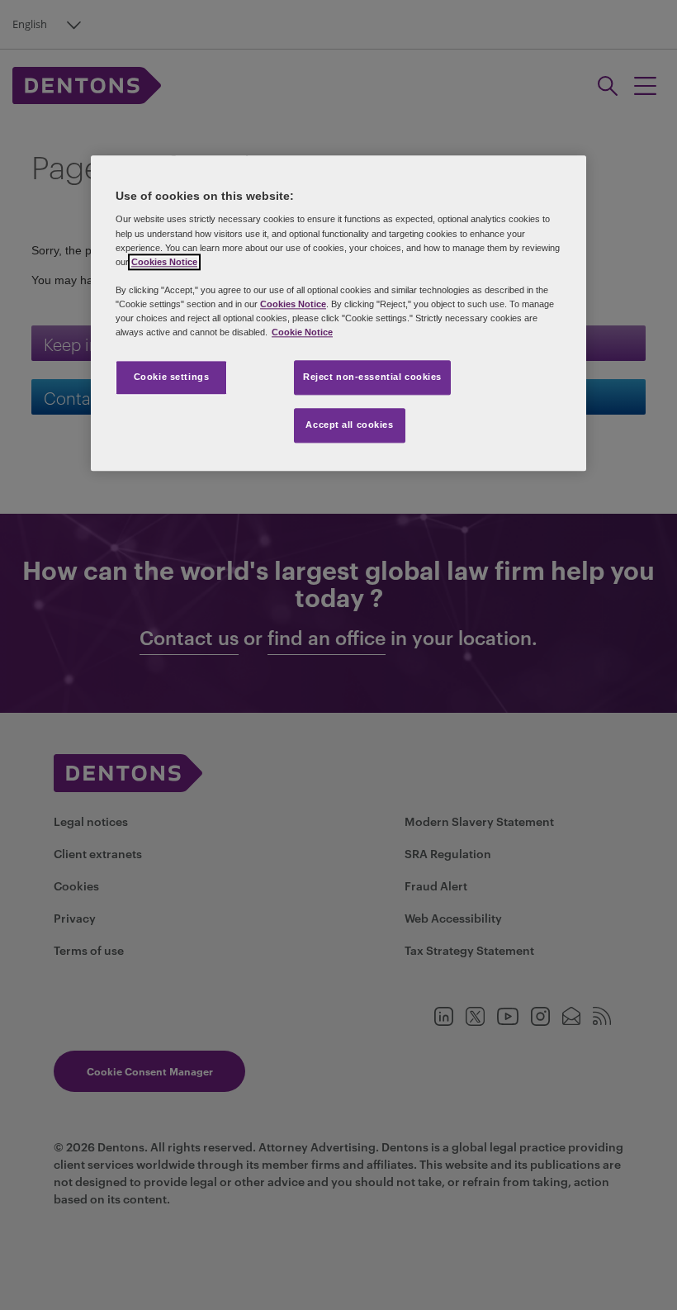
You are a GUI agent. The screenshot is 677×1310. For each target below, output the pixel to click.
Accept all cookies (349, 425)
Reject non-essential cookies (372, 377)
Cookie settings (172, 377)
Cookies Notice (164, 262)
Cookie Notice (302, 332)
